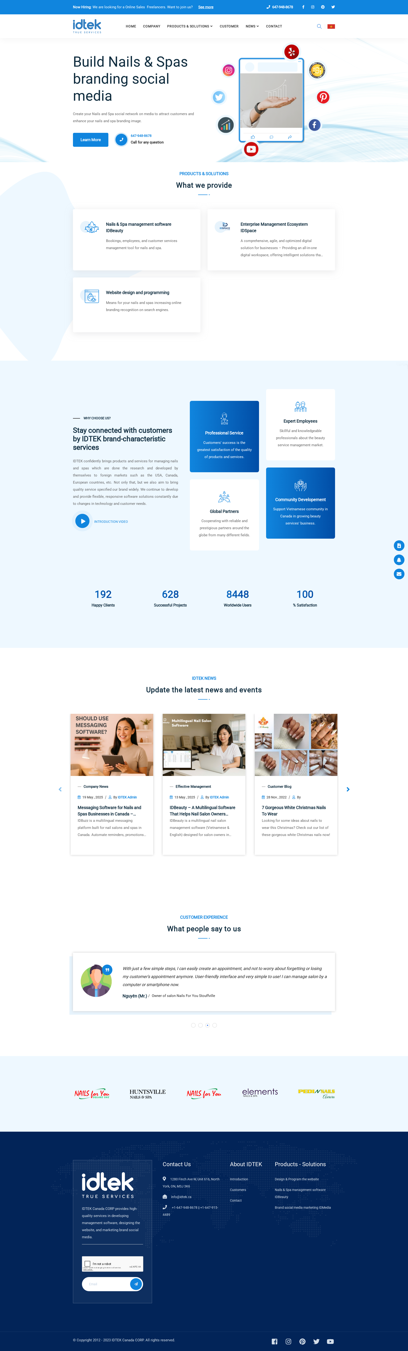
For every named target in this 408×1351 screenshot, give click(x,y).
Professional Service (224, 432)
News (250, 26)
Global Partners (224, 511)
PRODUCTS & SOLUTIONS (188, 26)
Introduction (239, 1179)
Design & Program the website (297, 1179)
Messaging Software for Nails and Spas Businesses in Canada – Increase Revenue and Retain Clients (109, 811)
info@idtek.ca (181, 1197)
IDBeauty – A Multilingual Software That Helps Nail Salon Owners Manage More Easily (202, 811)
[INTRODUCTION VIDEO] (82, 521)
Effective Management (193, 786)
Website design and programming (137, 292)
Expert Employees (300, 421)
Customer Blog (279, 786)
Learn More (91, 139)
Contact (274, 26)
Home (131, 26)
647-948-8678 (282, 7)
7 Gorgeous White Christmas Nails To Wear (294, 810)
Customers (238, 1190)
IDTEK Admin (127, 797)
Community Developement (300, 499)
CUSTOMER (229, 26)
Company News (96, 786)
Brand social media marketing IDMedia (303, 1207)
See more (205, 7)
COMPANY (151, 26)
